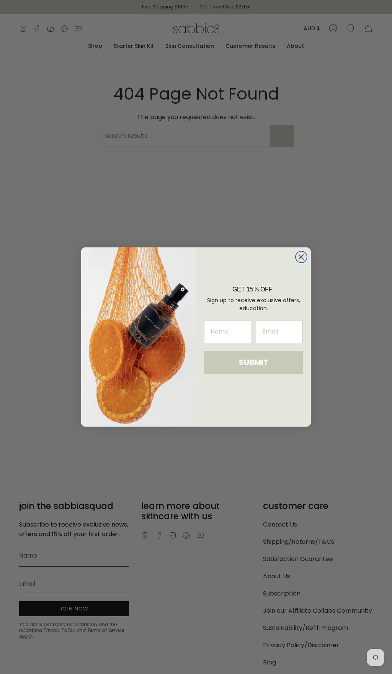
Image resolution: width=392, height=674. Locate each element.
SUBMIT (253, 362)
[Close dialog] (301, 257)
